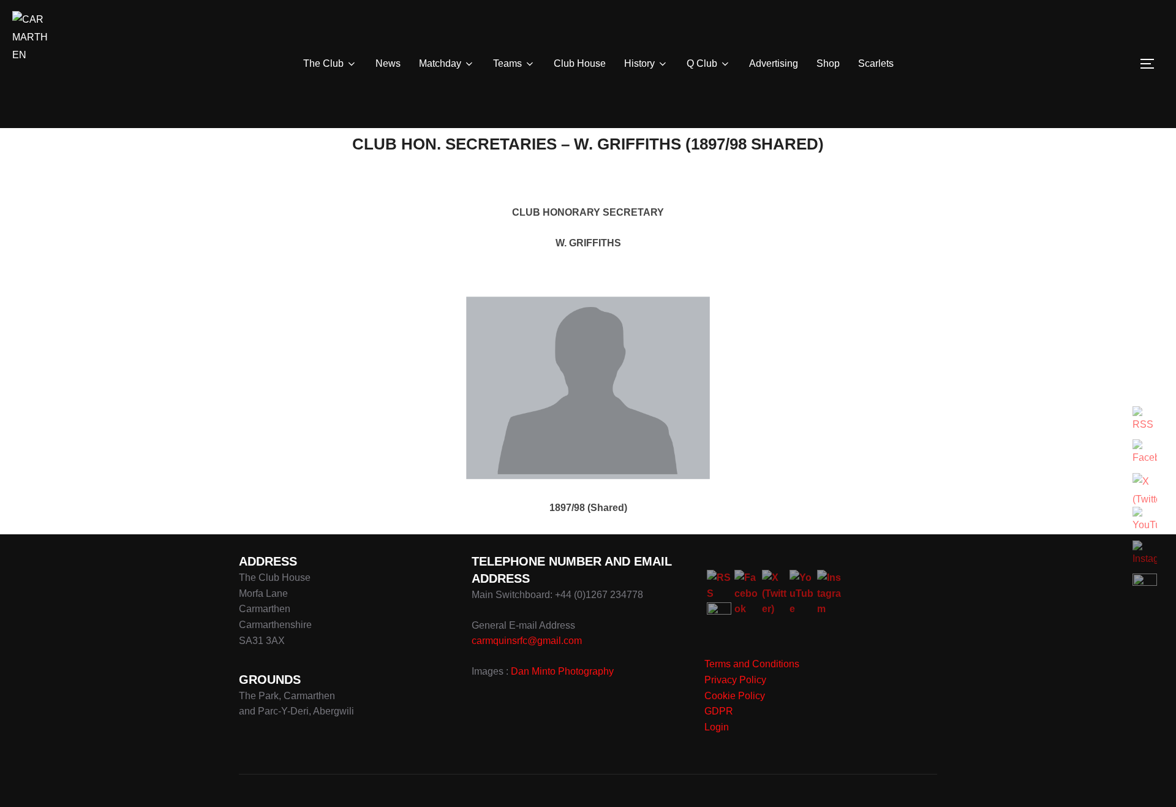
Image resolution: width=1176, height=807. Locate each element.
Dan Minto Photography (562, 671)
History (639, 63)
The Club (323, 63)
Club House (580, 63)
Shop (828, 63)
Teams (507, 63)
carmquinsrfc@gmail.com (527, 640)
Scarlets (876, 63)
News (388, 63)
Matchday (440, 63)
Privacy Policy (735, 680)
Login (716, 727)
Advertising (773, 63)
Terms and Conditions (751, 664)
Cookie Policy (734, 696)
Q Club (702, 63)
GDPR (718, 711)
